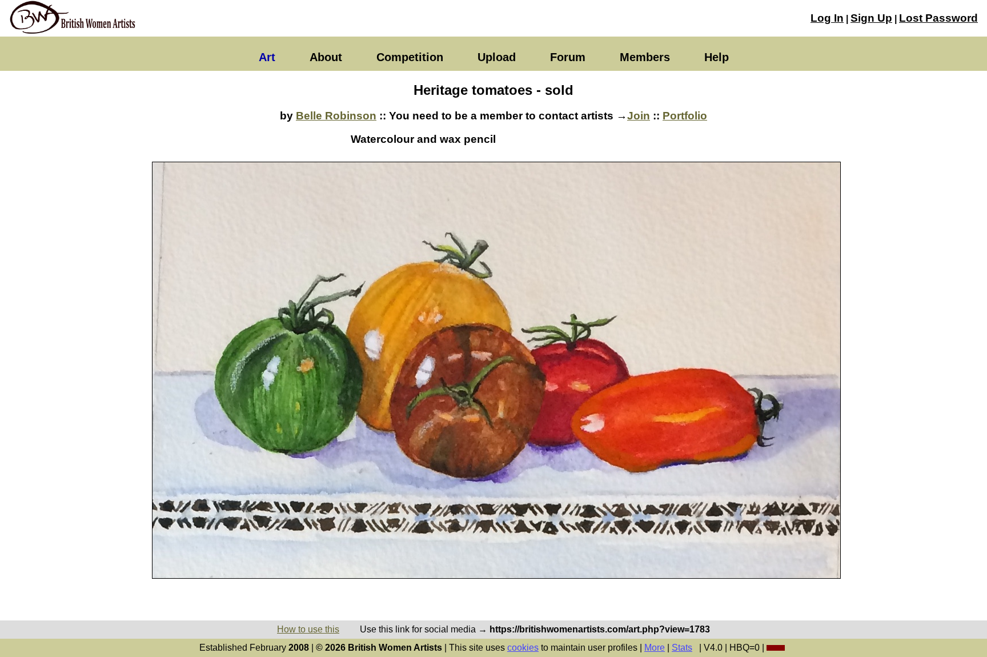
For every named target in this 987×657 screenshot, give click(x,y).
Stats (682, 647)
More (654, 647)
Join (638, 116)
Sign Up (871, 18)
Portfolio (685, 116)
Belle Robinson (336, 116)
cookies (523, 647)
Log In (827, 18)
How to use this (308, 629)
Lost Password (938, 18)
